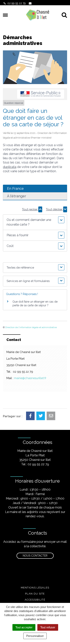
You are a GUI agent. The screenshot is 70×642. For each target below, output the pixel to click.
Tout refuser (47, 627)
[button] (35, 222)
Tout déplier (54, 209)
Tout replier (30, 209)
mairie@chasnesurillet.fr (30, 378)
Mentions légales (35, 587)
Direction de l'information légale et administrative (31, 327)
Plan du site (35, 593)
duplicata (9, 167)
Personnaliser (35, 636)
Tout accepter (23, 627)
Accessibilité (35, 599)
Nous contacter (35, 555)
